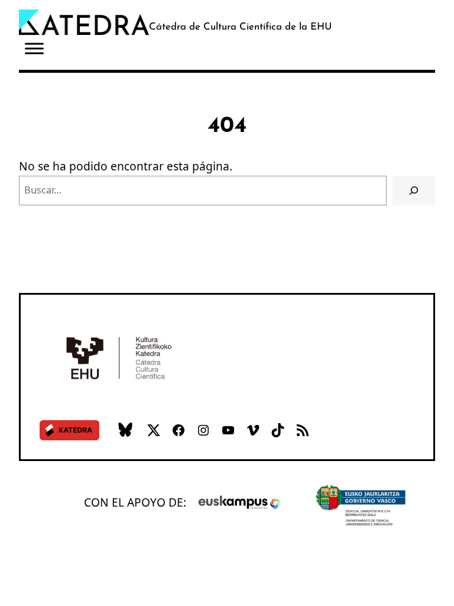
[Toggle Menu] (34, 48)
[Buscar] (414, 190)
